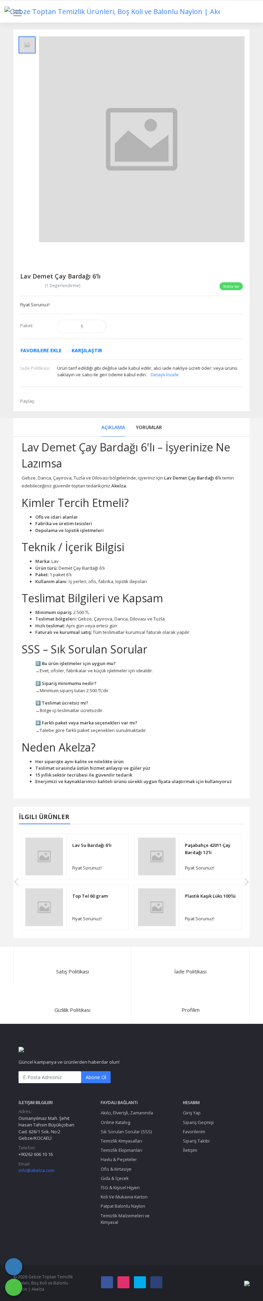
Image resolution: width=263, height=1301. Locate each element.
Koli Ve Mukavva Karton (124, 1197)
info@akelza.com (36, 1170)
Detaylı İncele (165, 374)
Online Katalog (115, 1122)
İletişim (190, 1150)
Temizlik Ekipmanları (121, 1150)
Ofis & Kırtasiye (116, 1169)
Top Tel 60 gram (90, 896)
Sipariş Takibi (196, 1141)
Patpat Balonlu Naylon (123, 1206)
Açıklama (113, 427)
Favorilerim (194, 1131)
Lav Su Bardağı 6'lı (92, 845)
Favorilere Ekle (41, 350)
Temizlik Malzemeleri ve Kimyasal (125, 1219)
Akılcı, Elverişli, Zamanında (127, 1113)
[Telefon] (13, 1266)
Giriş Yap (192, 1113)
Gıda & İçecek (115, 1178)
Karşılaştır (87, 350)
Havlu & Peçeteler (119, 1159)
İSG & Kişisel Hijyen (120, 1187)
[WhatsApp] (13, 1287)
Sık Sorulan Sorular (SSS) (126, 1131)
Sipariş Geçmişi (198, 1122)
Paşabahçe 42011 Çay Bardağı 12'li (207, 848)
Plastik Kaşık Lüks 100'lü (210, 896)
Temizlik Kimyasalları (121, 1141)
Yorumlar (149, 427)
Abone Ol (96, 1077)
